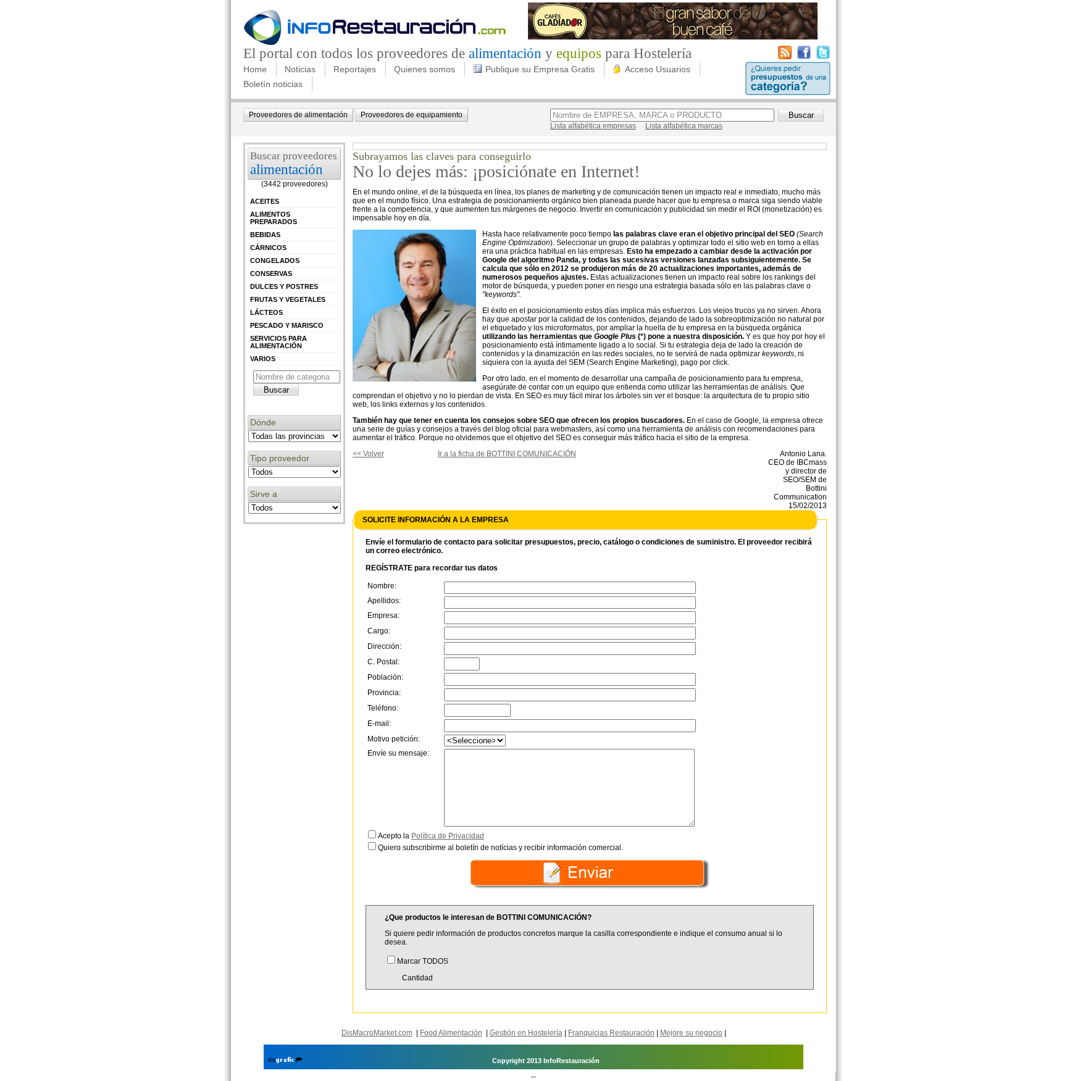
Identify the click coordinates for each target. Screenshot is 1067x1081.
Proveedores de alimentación (298, 115)
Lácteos (266, 312)
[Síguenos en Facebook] (804, 56)
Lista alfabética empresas (593, 126)
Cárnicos (268, 247)
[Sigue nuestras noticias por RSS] (785, 56)
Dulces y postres (284, 286)
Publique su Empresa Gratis (540, 69)
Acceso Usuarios (657, 69)
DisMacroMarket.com (376, 1033)
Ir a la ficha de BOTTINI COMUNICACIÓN (507, 453)
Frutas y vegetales (287, 299)
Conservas (271, 273)
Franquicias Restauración (611, 1033)
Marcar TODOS (422, 961)
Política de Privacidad (447, 836)
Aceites (264, 201)
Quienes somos (424, 69)
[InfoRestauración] (375, 43)
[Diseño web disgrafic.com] (285, 1060)
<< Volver (368, 453)
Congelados (274, 260)
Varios (262, 358)
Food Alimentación (451, 1033)
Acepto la (431, 836)
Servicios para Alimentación (278, 342)
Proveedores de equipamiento (411, 115)
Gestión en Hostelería (526, 1033)
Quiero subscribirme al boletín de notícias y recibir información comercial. (500, 847)
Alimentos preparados (273, 218)
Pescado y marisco (287, 325)
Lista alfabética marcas (683, 126)
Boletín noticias (273, 84)
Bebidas (265, 234)
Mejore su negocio (691, 1033)
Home (255, 69)
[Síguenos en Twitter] (823, 56)
